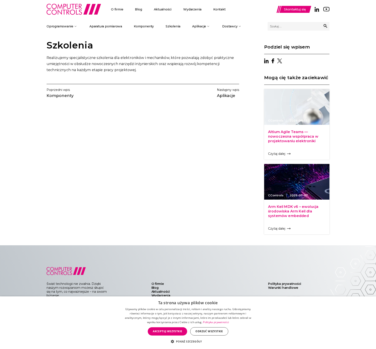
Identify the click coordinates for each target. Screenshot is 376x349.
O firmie (117, 9)
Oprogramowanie (60, 26)
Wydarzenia (192, 9)
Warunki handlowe (283, 288)
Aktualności (163, 9)
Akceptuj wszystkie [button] (167, 331)
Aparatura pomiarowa (105, 26)
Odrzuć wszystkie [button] (209, 331)
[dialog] (188, 322)
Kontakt (219, 9)
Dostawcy (229, 26)
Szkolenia (173, 26)
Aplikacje (199, 26)
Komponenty (144, 26)
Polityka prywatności (284, 284)
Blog (138, 9)
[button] (188, 341)
